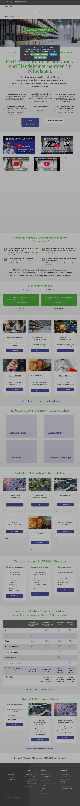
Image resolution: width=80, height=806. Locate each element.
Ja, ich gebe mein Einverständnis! (39, 54)
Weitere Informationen (40, 57)
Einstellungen (53, 54)
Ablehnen (26, 54)
